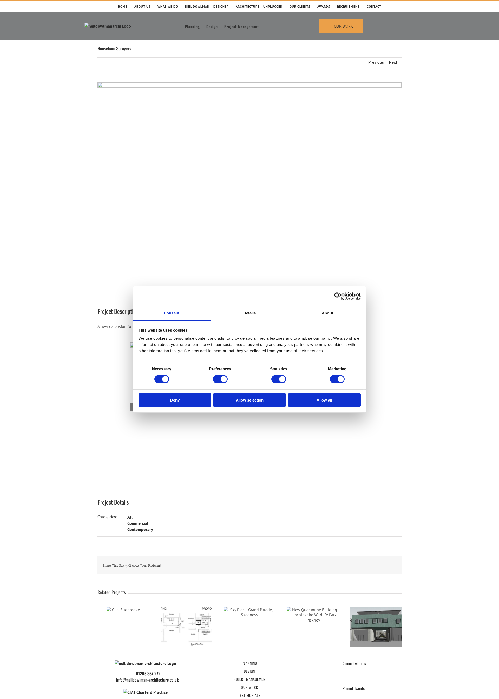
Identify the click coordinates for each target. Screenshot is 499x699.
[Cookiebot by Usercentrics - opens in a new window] (338, 296)
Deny (175, 400)
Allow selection (250, 400)
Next (393, 62)
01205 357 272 (148, 673)
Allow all (324, 400)
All (130, 517)
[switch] (220, 379)
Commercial (137, 523)
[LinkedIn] (368, 678)
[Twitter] (349, 678)
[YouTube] (359, 678)
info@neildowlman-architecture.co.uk (147, 680)
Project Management (249, 679)
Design (249, 671)
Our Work (249, 687)
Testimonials (249, 695)
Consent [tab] (171, 313)
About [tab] (327, 313)
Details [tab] (249, 313)
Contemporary (140, 529)
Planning (249, 663)
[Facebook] (339, 678)
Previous (376, 62)
